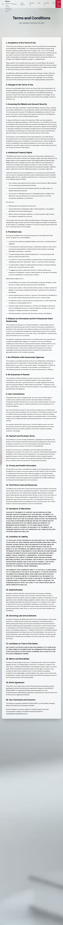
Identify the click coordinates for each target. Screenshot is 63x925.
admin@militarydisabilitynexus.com (16, 713)
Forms (53, 3)
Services (14, 4)
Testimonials (32, 3)
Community (46, 3)
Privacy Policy (45, 469)
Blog (39, 3)
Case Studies (23, 3)
